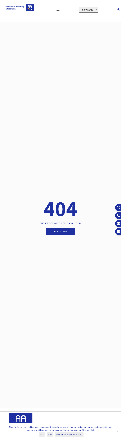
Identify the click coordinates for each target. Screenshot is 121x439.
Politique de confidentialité (69, 434)
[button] (57, 9)
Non (50, 434)
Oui (42, 434)
